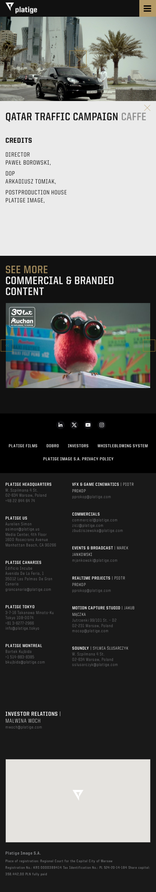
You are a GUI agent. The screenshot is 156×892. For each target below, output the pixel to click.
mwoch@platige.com (23, 727)
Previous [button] (7, 345)
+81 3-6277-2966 (19, 623)
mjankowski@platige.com (95, 560)
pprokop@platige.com (91, 497)
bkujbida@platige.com (25, 662)
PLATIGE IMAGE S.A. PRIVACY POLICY (78, 459)
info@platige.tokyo (22, 628)
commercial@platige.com (95, 520)
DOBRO (52, 446)
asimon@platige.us (22, 529)
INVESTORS (78, 446)
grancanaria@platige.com (28, 590)
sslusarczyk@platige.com (95, 665)
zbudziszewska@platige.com (97, 531)
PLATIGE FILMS (23, 446)
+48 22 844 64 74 (20, 501)
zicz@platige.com (88, 526)
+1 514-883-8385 (19, 657)
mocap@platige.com (90, 631)
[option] (78, 345)
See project (77, 361)
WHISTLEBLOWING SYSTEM (123, 446)
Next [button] (149, 345)
